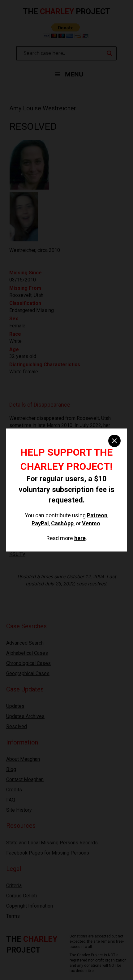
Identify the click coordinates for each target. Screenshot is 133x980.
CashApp (62, 523)
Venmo (91, 523)
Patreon (97, 515)
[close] (114, 441)
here (80, 538)
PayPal (40, 523)
